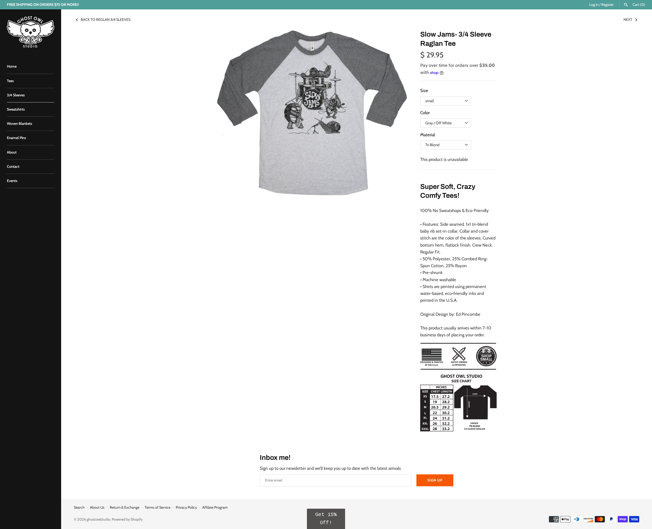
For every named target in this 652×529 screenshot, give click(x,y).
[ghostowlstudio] (30, 32)
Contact (13, 166)
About (12, 152)
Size (424, 90)
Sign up (434, 480)
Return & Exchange (124, 507)
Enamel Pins (16, 137)
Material (427, 134)
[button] (326, 519)
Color (425, 112)
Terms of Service (157, 507)
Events (12, 180)
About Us (97, 507)
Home (12, 66)
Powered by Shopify (127, 519)
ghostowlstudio (98, 519)
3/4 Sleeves (16, 95)
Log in (594, 4)
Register (607, 4)
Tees (10, 81)
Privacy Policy (186, 507)
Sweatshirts (16, 109)
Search (79, 507)
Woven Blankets (19, 123)
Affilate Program (215, 507)
